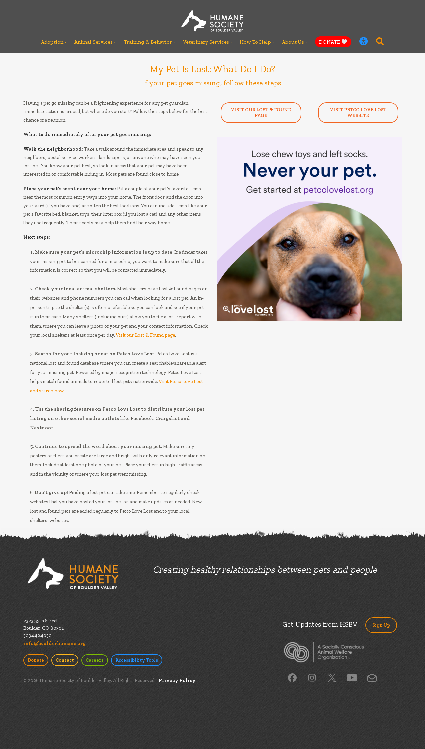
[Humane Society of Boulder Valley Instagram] (312, 677)
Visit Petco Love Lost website (358, 112)
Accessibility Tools (136, 660)
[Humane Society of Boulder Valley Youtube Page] (352, 677)
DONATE (330, 42)
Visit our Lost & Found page (145, 335)
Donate (36, 660)
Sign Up (381, 625)
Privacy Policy (177, 680)
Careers (95, 660)
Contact (65, 660)
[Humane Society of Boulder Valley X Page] (332, 677)
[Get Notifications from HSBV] (371, 677)
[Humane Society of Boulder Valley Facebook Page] (292, 677)
